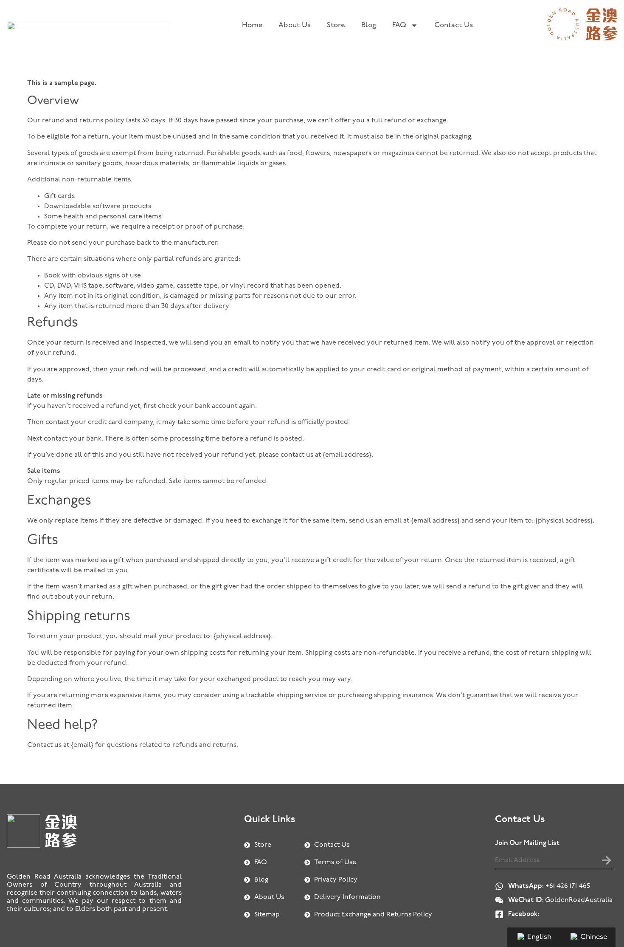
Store (336, 25)
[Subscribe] (607, 860)
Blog (368, 25)
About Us (294, 25)
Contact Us (453, 25)
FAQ (399, 25)
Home (252, 25)
